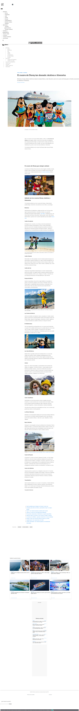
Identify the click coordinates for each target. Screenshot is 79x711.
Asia (6, 16)
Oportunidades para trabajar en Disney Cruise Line (37, 506)
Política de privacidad (30, 694)
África (6, 13)
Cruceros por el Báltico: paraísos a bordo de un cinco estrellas (39, 516)
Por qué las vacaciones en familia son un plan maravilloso (38, 513)
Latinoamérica (8, 20)
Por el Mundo (20, 72)
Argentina (7, 14)
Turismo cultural (8, 29)
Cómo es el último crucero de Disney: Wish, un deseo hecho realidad (41, 452)
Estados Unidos (8, 22)
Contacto (50, 694)
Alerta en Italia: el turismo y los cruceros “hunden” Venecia (39, 515)
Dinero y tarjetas (35, 623)
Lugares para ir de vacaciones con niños (35, 520)
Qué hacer (5, 24)
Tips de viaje (6, 33)
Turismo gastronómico (7, 27)
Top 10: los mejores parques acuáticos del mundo (37, 510)
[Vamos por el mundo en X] (5, 45)
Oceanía (7, 23)
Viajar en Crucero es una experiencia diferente (36, 512)
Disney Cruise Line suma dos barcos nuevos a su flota (37, 518)
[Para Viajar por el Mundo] (35, 42)
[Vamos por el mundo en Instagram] (4, 45)
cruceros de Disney (46, 172)
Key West (43, 213)
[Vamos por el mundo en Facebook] (2, 45)
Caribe (6, 17)
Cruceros (5, 35)
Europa (6, 19)
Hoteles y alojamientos (6, 31)
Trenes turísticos (7, 36)
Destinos (5, 11)
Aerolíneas (5, 38)
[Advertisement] (39, 87)
